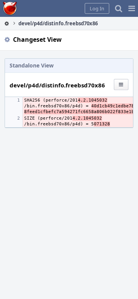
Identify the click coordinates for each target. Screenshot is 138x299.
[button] (131, 8)
